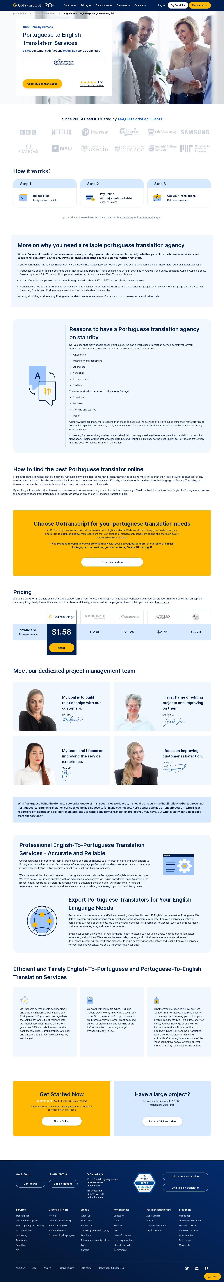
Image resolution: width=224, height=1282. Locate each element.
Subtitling (21, 1245)
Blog (34, 1267)
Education (119, 1215)
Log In (161, 5)
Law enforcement (123, 1235)
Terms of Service (147, 217)
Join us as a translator (185, 1187)
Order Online (61, 1121)
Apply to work (153, 1215)
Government (120, 1249)
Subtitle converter (188, 1225)
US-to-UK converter (189, 1230)
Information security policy (95, 1240)
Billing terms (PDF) (58, 1225)
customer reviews (92, 85)
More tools (184, 1245)
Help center (86, 1267)
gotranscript (19, 13)
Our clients (86, 1220)
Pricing (52, 1215)
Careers (85, 1249)
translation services (45, 13)
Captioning (21, 1235)
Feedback (86, 1235)
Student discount (57, 1230)
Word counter (186, 1235)
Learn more (162, 602)
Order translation (112, 562)
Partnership (87, 1225)
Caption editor (153, 1230)
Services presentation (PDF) (95, 1230)
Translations (22, 1240)
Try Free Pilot (178, 5)
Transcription (23, 1215)
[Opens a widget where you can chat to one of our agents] (212, 1276)
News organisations (124, 1240)
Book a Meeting (63, 1183)
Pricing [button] (84, 5)
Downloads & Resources (111, 1267)
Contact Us (30, 1183)
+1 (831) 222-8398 (58, 1174)
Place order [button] (198, 5)
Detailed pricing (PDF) (60, 1220)
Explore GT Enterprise (162, 1121)
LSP (115, 1230)
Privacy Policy (126, 217)
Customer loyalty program (62, 1235)
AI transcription (24, 1230)
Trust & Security (65, 1267)
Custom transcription (27, 1220)
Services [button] (68, 5)
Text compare (186, 1240)
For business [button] (102, 5)
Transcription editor (156, 1225)
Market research (122, 1245)
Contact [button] (138, 5)
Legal (116, 1220)
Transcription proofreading (30, 1225)
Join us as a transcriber (185, 1176)
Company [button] (122, 5)
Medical (118, 1225)
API (17, 1249)
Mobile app (185, 1215)
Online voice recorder (190, 1220)
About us (85, 1215)
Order (61, 647)
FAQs (83, 1245)
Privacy (47, 1267)
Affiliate (150, 1220)
